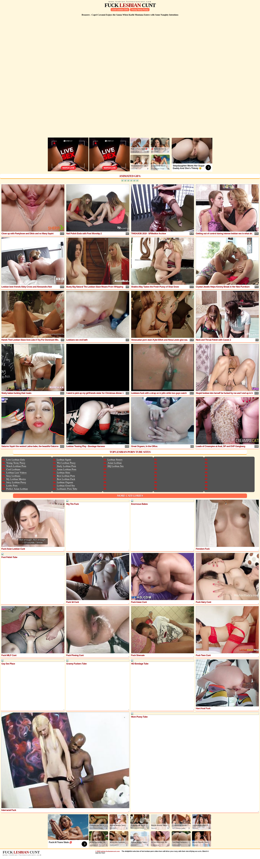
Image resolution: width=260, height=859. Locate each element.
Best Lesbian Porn (66, 475)
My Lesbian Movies (16, 479)
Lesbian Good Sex (66, 485)
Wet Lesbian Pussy (66, 462)
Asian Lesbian (115, 462)
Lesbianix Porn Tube (67, 488)
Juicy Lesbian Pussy (16, 482)
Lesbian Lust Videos (16, 472)
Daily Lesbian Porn (66, 466)
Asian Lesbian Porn (66, 469)
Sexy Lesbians (13, 475)
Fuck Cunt (130, 5)
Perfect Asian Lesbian (17, 488)
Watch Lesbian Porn (16, 466)
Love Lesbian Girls (120, 10)
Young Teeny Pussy (139, 10)
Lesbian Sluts (63, 472)
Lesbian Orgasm (65, 482)
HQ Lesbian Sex (116, 466)
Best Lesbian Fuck (66, 479)
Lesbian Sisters (115, 459)
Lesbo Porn (11, 485)
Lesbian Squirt (64, 459)
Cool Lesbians (13, 469)
